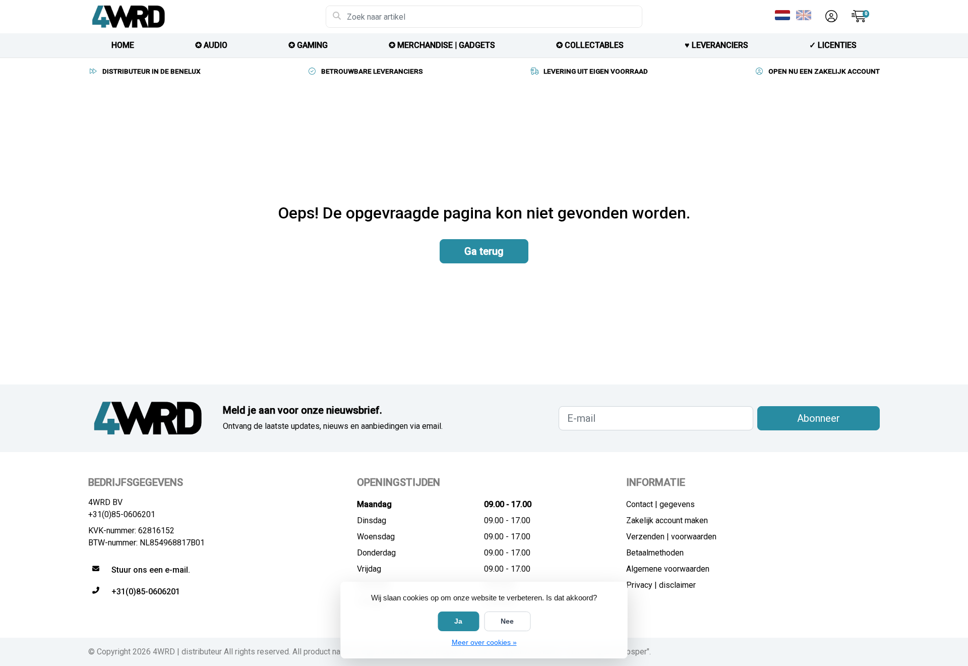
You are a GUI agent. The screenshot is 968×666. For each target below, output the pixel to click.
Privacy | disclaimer (661, 585)
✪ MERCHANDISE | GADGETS (442, 45)
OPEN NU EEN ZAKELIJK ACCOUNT (824, 71)
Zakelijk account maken (667, 520)
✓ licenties (833, 45)
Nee (507, 621)
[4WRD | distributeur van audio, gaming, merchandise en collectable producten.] (207, 16)
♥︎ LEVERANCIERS (716, 45)
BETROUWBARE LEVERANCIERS (372, 71)
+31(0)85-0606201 (121, 514)
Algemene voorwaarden (667, 569)
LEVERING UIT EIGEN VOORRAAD (595, 71)
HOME (122, 45)
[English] (805, 15)
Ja (458, 621)
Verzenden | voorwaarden (671, 536)
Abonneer (818, 418)
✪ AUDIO (211, 45)
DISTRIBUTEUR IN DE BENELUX (151, 71)
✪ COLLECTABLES (590, 45)
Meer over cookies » (484, 642)
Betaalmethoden (655, 553)
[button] (829, 16)
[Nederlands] (784, 15)
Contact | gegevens (660, 504)
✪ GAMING (308, 45)
